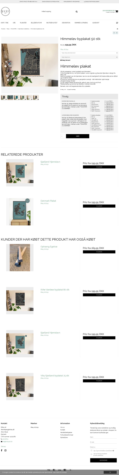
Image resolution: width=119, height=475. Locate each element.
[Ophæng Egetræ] (20, 263)
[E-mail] (103, 442)
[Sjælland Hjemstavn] (20, 178)
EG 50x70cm (94, 104)
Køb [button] (77, 136)
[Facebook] (1, 450)
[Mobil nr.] (103, 447)
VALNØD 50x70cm (96, 125)
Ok (110, 472)
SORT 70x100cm (95, 111)
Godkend (103, 460)
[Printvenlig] (117, 28)
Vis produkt (99, 167)
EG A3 (93, 103)
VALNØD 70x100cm (96, 130)
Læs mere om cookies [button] (60, 472)
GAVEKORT (95, 23)
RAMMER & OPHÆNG (81, 23)
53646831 (5, 439)
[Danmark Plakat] (20, 217)
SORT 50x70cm (95, 109)
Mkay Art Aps (35, 427)
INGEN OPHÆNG (95, 115)
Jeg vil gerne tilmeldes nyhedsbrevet (105, 450)
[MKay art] (10, 11)
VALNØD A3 (94, 120)
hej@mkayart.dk (7, 441)
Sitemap (3, 446)
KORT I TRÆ (4, 23)
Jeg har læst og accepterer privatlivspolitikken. (100, 454)
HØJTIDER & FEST (51, 23)
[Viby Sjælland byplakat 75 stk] (20, 392)
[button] (114, 32)
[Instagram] (5, 450)
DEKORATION (66, 23)
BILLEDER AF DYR (36, 23)
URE (14, 23)
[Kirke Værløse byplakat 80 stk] (20, 306)
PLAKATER (23, 23)
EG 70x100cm (95, 106)
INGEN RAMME (95, 101)
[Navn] (103, 437)
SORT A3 (93, 107)
